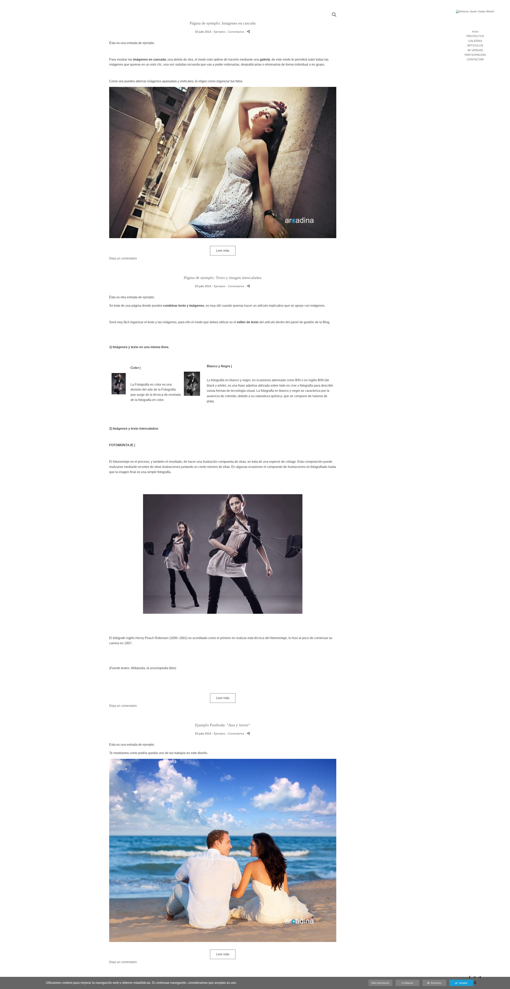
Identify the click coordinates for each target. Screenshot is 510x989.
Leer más (222, 250)
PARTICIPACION (475, 54)
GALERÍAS (475, 40)
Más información (380, 983)
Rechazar (435, 983)
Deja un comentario (123, 258)
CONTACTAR (475, 59)
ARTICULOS (475, 45)
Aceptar (462, 983)
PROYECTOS (475, 36)
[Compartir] (248, 31)
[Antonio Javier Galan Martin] (475, 13)
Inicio (475, 31)
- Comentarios (235, 31)
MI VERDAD (475, 50)
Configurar (407, 983)
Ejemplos (219, 31)
